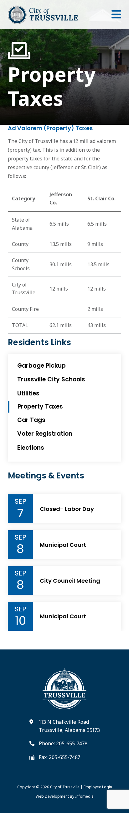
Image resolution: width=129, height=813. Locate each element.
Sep (20, 501)
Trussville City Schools (51, 379)
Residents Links (39, 342)
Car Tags (31, 420)
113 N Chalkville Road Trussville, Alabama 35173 (69, 725)
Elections (30, 447)
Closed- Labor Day (67, 509)
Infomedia (84, 796)
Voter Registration (44, 433)
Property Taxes (52, 85)
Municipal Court (63, 544)
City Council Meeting (70, 580)
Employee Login (98, 787)
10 (20, 621)
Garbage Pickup (41, 365)
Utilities (28, 393)
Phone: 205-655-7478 (63, 743)
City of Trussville (65, 787)
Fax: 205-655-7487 (59, 757)
